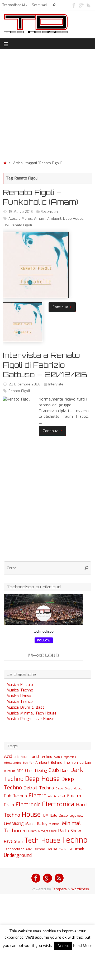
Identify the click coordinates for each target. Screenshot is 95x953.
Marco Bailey (36, 823)
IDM (6, 225)
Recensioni (50, 211)
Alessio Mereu (20, 218)
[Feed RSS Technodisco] (88, 5)
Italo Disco (59, 815)
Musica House (19, 696)
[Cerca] (54, 5)
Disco (59, 788)
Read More (82, 945)
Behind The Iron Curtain (71, 762)
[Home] (5, 163)
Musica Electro (20, 684)
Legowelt (76, 815)
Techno (74, 840)
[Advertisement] (47, 103)
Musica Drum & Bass (26, 707)
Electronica (58, 804)
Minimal (54, 824)
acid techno (42, 756)
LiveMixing (14, 823)
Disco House (74, 788)
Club (54, 770)
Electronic (28, 804)
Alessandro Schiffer (19, 763)
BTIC (20, 770)
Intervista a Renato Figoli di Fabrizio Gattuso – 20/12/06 (45, 364)
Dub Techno (15, 796)
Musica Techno (20, 690)
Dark (64, 770)
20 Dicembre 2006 (24, 384)
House (31, 814)
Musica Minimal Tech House (31, 713)
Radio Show (69, 831)
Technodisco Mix (14, 5)
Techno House (45, 849)
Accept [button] (63, 945)
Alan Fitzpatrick (65, 757)
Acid (8, 756)
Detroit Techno (38, 788)
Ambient (54, 218)
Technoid (65, 849)
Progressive (47, 831)
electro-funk (57, 796)
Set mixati (39, 5)
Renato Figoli (21, 225)
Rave (8, 841)
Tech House (42, 840)
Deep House (73, 218)
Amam (39, 218)
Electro (37, 795)
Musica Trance (20, 701)
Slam (18, 841)
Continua (60, 307)
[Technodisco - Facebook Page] (74, 5)
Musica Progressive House (30, 718)
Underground (18, 855)
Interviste (55, 384)
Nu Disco (29, 831)
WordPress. (80, 889)
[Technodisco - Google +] (81, 5)
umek (79, 849)
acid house (22, 757)
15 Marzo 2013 (21, 211)
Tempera (59, 889)
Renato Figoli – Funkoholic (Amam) (40, 197)
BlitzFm (9, 771)
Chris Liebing (36, 770)
